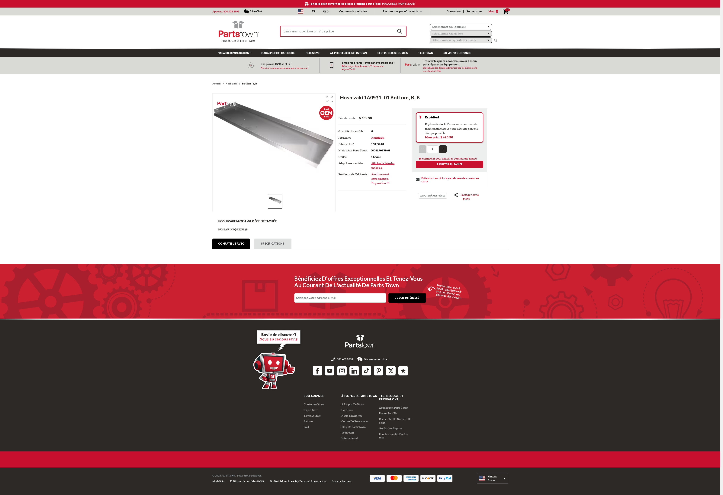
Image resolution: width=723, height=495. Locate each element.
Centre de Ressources (392, 53)
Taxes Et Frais (312, 415)
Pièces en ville (388, 413)
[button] (329, 99)
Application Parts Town (393, 407)
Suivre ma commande (457, 53)
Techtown (347, 432)
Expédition (310, 409)
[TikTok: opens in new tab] (366, 370)
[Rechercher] (496, 40)
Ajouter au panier (450, 164)
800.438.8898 (231, 11)
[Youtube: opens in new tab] (329, 370)
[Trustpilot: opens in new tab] (403, 370)
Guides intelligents (390, 428)
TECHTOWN (425, 53)
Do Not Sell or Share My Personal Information (298, 481)
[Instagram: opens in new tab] (342, 370)
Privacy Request (342, 481)
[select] (492, 478)
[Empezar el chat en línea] (278, 359)
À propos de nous (352, 404)
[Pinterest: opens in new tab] (378, 370)
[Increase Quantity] (443, 149)
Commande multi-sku (353, 11)
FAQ (306, 426)
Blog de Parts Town (353, 426)
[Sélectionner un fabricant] (461, 27)
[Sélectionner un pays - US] (300, 11)
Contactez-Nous (314, 404)
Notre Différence (351, 415)
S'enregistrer (474, 11)
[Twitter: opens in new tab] (391, 370)
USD (326, 11)
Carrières (347, 409)
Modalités (218, 481)
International (349, 438)
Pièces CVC (313, 53)
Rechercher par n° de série (400, 11)
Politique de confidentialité (247, 481)
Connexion (454, 11)
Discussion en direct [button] (376, 359)
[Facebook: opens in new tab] (317, 370)
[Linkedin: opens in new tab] (354, 370)
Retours (308, 421)
